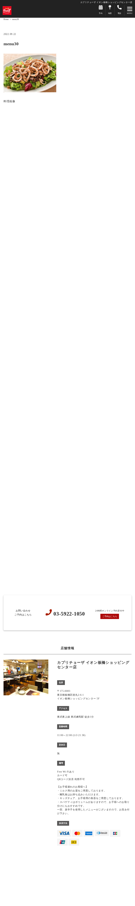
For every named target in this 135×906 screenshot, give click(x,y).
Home (6, 19)
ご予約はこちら (109, 616)
